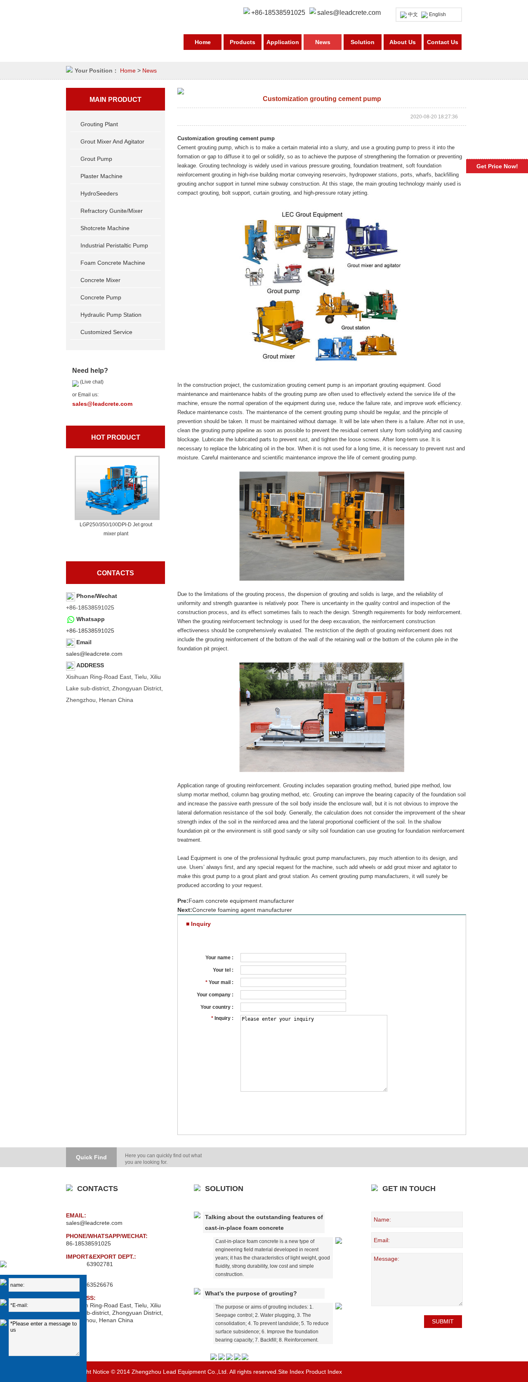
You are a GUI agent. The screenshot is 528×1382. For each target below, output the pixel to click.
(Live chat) (91, 382)
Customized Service (106, 332)
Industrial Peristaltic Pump (114, 245)
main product (115, 99)
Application (282, 42)
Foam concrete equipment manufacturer (241, 900)
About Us (402, 42)
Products (242, 42)
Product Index (324, 1371)
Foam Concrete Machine (112, 262)
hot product (115, 437)
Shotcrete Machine (105, 228)
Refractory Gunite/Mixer (111, 210)
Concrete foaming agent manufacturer (242, 909)
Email (84, 642)
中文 (413, 14)
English (437, 14)
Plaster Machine (101, 176)
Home (203, 42)
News (322, 42)
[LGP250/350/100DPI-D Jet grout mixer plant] (116, 488)
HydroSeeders (99, 193)
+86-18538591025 (90, 630)
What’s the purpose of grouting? (251, 1293)
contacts (115, 573)
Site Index (291, 1371)
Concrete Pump (100, 297)
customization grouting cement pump (296, 385)
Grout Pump (96, 158)
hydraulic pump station (110, 314)
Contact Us (442, 42)
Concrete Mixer (100, 280)
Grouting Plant (99, 124)
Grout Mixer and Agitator (112, 141)
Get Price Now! (497, 166)
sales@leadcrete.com (349, 12)
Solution (363, 42)
